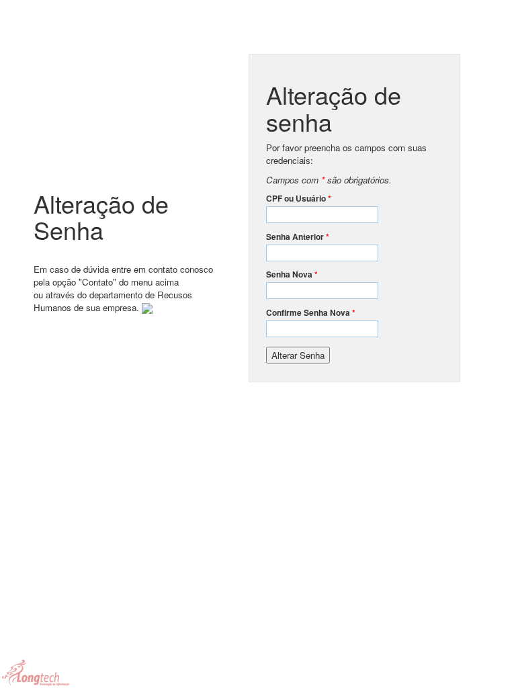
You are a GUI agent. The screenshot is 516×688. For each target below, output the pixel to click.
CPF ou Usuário (298, 198)
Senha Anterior (297, 237)
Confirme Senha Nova (310, 312)
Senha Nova (292, 274)
